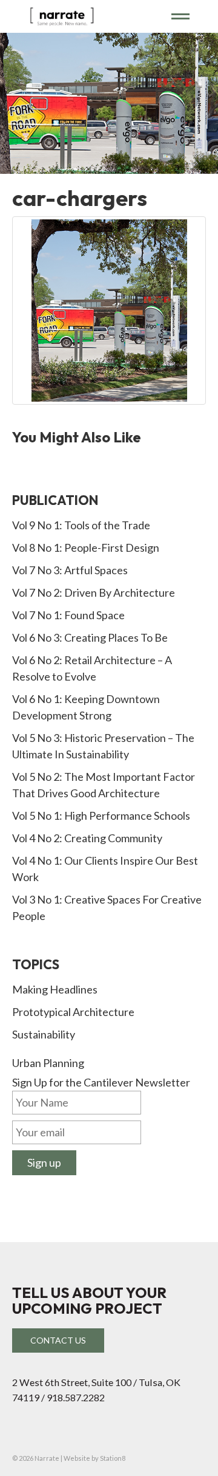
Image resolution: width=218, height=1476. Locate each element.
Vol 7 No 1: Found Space (68, 615)
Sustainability (43, 1034)
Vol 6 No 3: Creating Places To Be (90, 637)
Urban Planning (48, 1062)
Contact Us (58, 1340)
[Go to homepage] (87, 16)
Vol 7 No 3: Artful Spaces (70, 570)
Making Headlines (54, 989)
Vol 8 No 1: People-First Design (85, 547)
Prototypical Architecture (73, 1011)
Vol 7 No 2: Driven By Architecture (93, 592)
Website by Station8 (94, 1458)
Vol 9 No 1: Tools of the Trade (81, 525)
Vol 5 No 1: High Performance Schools (101, 815)
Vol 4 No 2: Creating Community (87, 838)
